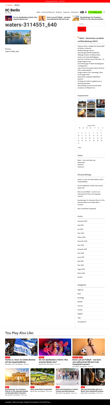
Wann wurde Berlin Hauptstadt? (87, 208)
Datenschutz (74, 12)
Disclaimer (59, 12)
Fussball (80, 310)
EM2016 (80, 302)
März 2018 (81, 253)
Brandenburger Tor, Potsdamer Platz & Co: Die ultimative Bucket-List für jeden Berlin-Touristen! (92, 19)
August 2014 (81, 269)
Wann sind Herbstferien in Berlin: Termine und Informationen (67, 390)
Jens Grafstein (19, 364)
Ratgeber (80, 314)
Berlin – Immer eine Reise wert (45, 12)
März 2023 (81, 245)
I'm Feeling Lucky (96, 12)
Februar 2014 (81, 273)
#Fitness (17, 5)
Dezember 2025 (82, 221)
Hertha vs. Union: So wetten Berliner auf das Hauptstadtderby (20, 361)
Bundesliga (81, 298)
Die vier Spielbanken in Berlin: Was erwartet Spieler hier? (25, 18)
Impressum (66, 12)
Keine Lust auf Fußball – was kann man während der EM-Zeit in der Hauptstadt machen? (58, 19)
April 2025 (81, 225)
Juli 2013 (80, 277)
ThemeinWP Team (45, 402)
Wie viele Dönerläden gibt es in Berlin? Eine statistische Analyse (92, 390)
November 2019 (82, 249)
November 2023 (82, 241)
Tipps (79, 318)
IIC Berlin (12, 10)
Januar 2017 (81, 257)
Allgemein (80, 290)
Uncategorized (82, 322)
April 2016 (80, 261)
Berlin (79, 294)
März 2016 (81, 265)
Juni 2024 (80, 229)
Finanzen (80, 306)
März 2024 (81, 233)
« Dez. (79, 147)
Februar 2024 (81, 237)
